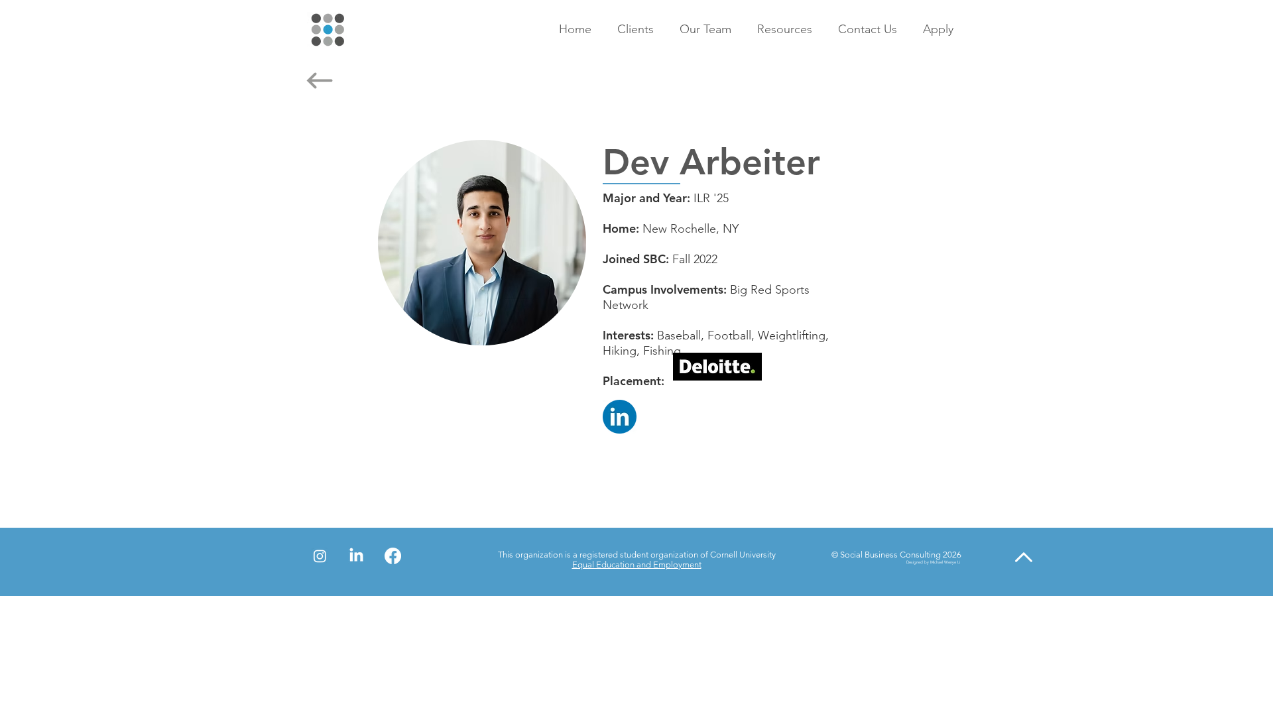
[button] (638, 29)
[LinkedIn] (356, 556)
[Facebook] (393, 556)
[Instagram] (320, 556)
